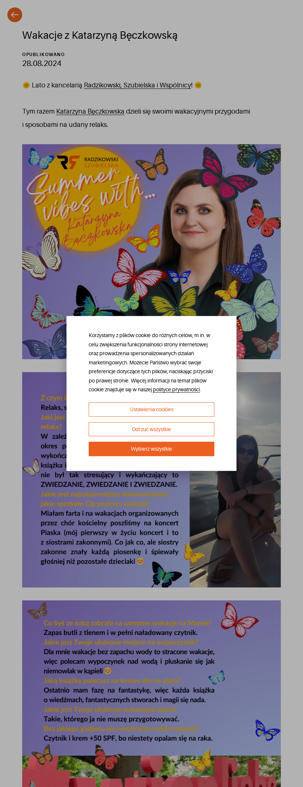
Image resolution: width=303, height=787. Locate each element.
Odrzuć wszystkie (151, 429)
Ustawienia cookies (151, 409)
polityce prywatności (176, 389)
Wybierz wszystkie (151, 449)
